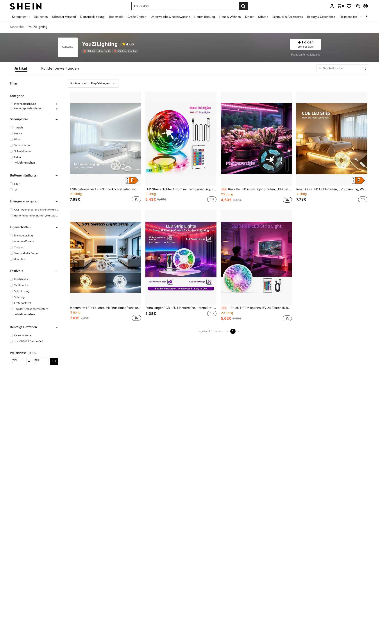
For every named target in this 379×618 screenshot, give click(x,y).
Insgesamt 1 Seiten (209, 331)
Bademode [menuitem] (116, 16)
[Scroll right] (366, 16)
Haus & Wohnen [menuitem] (230, 16)
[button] (358, 6)
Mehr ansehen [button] (26, 162)
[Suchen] (243, 6)
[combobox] (93, 83)
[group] (34, 103)
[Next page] (238, 331)
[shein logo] (26, 6)
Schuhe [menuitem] (263, 16)
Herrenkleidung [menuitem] (204, 16)
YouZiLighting (100, 44)
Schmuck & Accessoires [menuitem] (287, 16)
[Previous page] (227, 331)
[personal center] (331, 6)
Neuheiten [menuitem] (41, 16)
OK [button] (54, 361)
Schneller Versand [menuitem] (64, 16)
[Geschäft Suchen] (364, 68)
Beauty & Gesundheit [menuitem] (321, 16)
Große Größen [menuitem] (137, 16)
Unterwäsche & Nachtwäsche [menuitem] (170, 16)
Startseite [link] (17, 27)
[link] (340, 6)
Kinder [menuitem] (249, 16)
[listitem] (97, 51)
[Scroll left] (361, 16)
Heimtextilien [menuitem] (348, 16)
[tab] (21, 68)
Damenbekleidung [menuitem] (92, 16)
